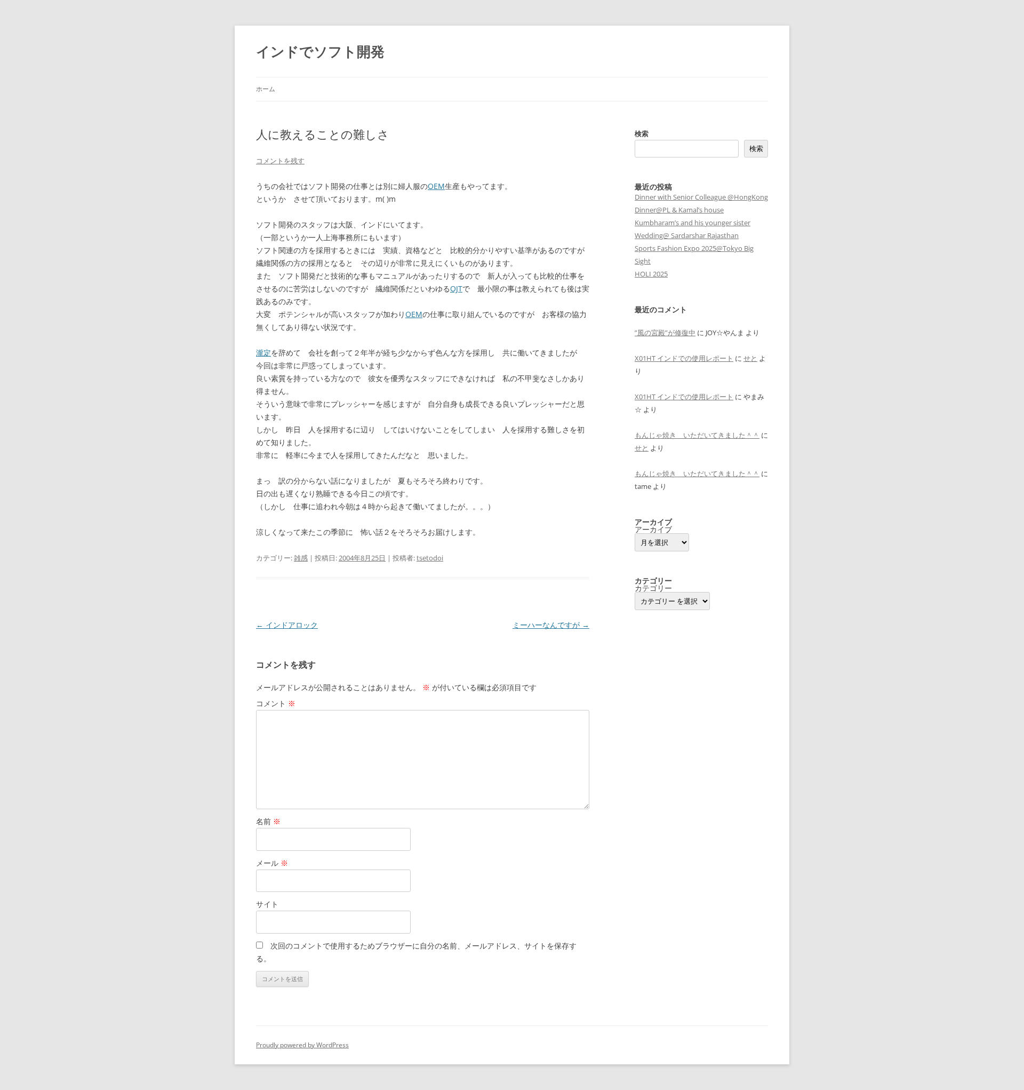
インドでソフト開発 (320, 51)
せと (750, 358)
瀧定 (263, 352)
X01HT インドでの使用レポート (684, 358)
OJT (456, 288)
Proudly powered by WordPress (302, 1044)
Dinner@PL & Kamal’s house (679, 210)
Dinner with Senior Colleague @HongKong (701, 197)
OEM (436, 186)
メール (272, 863)
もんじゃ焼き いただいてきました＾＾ (697, 435)
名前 (268, 821)
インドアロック (287, 625)
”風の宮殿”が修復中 (665, 332)
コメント (275, 703)
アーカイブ (653, 529)
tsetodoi (430, 558)
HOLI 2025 (651, 274)
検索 (642, 133)
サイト (267, 904)
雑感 (301, 558)
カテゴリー (653, 588)
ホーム (265, 88)
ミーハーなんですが (551, 625)
